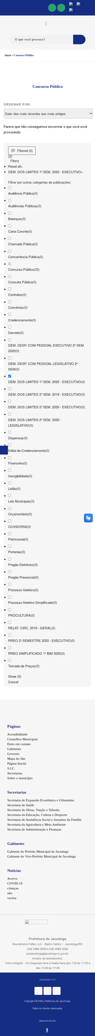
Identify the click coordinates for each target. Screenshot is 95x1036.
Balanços (15, 218)
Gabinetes (14, 749)
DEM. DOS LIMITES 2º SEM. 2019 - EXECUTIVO (44, 394)
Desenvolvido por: (47, 1021)
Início (8, 55)
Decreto (14, 332)
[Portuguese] (80, 4)
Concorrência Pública (23, 256)
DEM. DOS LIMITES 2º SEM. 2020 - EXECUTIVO (44, 407)
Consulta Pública (20, 282)
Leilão (12, 488)
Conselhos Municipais (22, 739)
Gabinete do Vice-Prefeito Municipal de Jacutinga (41, 856)
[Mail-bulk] (61, 8)
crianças (13, 888)
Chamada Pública (21, 244)
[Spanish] (73, 10)
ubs (9, 893)
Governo (13, 754)
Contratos (15, 294)
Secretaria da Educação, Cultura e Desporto (37, 815)
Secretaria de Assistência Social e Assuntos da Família (44, 819)
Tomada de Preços (22, 666)
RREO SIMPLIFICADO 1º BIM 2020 (34, 653)
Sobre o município (20, 778)
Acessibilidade (17, 734)
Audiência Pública (21, 193)
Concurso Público (21, 269)
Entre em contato (19, 744)
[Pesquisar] (79, 39)
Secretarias (14, 773)
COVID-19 (15, 883)
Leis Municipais (19, 501)
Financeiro (15, 463)
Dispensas (16, 438)
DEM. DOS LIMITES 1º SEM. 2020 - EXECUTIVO (44, 381)
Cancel (13, 681)
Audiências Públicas (22, 205)
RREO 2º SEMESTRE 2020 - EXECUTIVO (39, 640)
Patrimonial (16, 539)
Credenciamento (20, 320)
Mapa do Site (16, 758)
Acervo (12, 878)
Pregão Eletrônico (21, 564)
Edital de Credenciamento (26, 450)
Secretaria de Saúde (20, 805)
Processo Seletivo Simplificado (30, 602)
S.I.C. (11, 768)
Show (14, 676)
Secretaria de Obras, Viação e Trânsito (33, 810)
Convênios (16, 307)
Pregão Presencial (21, 577)
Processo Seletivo (21, 589)
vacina (11, 898)
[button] (5, 7)
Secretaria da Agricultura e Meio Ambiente (36, 824)
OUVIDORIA (17, 526)
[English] (73, 4)
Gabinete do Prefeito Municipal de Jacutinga (37, 851)
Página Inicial (16, 763)
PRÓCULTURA (19, 615)
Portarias (14, 551)
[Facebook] (52, 8)
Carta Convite (18, 231)
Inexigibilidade (18, 476)
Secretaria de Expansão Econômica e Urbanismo (40, 800)
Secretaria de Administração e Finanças (34, 829)
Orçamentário (18, 514)
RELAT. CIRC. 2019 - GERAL (29, 627)
